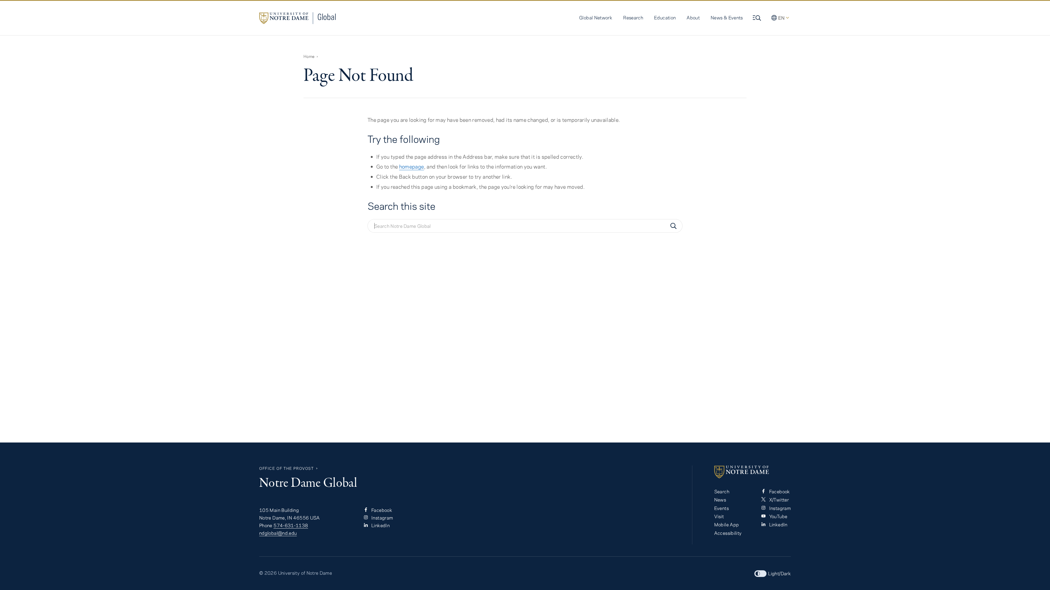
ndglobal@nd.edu (278, 533)
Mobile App (726, 524)
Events (721, 508)
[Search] (673, 226)
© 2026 (268, 573)
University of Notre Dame (305, 573)
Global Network (595, 17)
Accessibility (728, 533)
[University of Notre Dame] (752, 472)
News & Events (727, 17)
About (693, 17)
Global (326, 16)
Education (665, 17)
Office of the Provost (286, 468)
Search (721, 491)
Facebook (381, 510)
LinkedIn (380, 525)
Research (633, 17)
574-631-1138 (290, 525)
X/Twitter (778, 500)
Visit (719, 516)
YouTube (777, 516)
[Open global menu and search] (757, 18)
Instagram (381, 518)
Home (309, 56)
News (720, 500)
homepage (411, 166)
